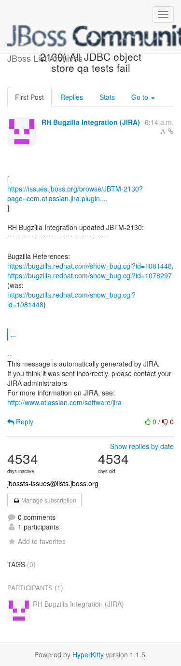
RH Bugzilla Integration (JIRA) (91, 122)
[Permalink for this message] (171, 131)
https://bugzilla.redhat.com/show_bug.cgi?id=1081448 (89, 266)
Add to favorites (42, 541)
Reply (23, 421)
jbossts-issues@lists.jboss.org (52, 483)
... (13, 334)
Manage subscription (48, 500)
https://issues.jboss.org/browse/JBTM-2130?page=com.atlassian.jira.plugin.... (75, 193)
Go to (140, 97)
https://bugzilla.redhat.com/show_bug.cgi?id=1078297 (89, 275)
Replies (71, 97)
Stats (107, 97)
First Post (29, 97)
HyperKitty (88, 654)
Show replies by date (142, 446)
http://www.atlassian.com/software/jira (64, 402)
